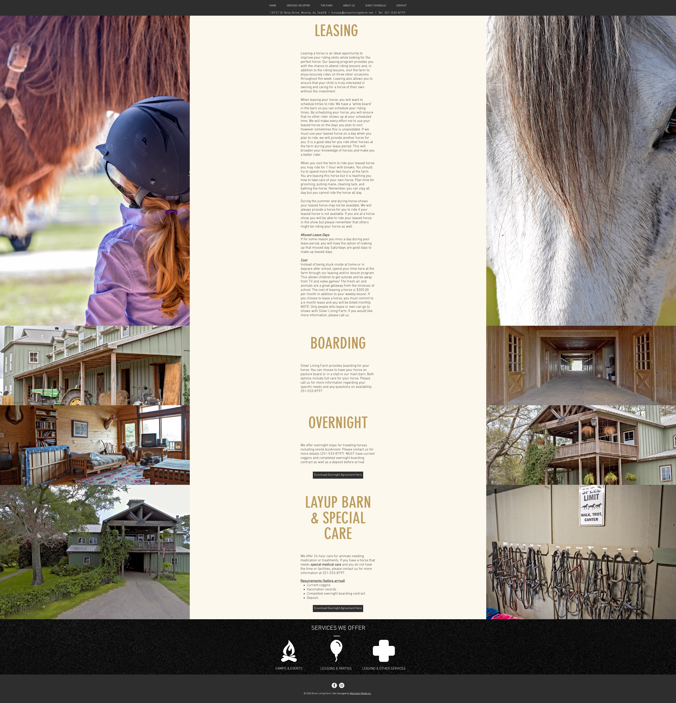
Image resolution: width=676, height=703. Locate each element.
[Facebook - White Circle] (334, 685)
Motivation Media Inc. (360, 693)
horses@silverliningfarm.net (352, 13)
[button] (375, 6)
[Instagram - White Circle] (341, 685)
